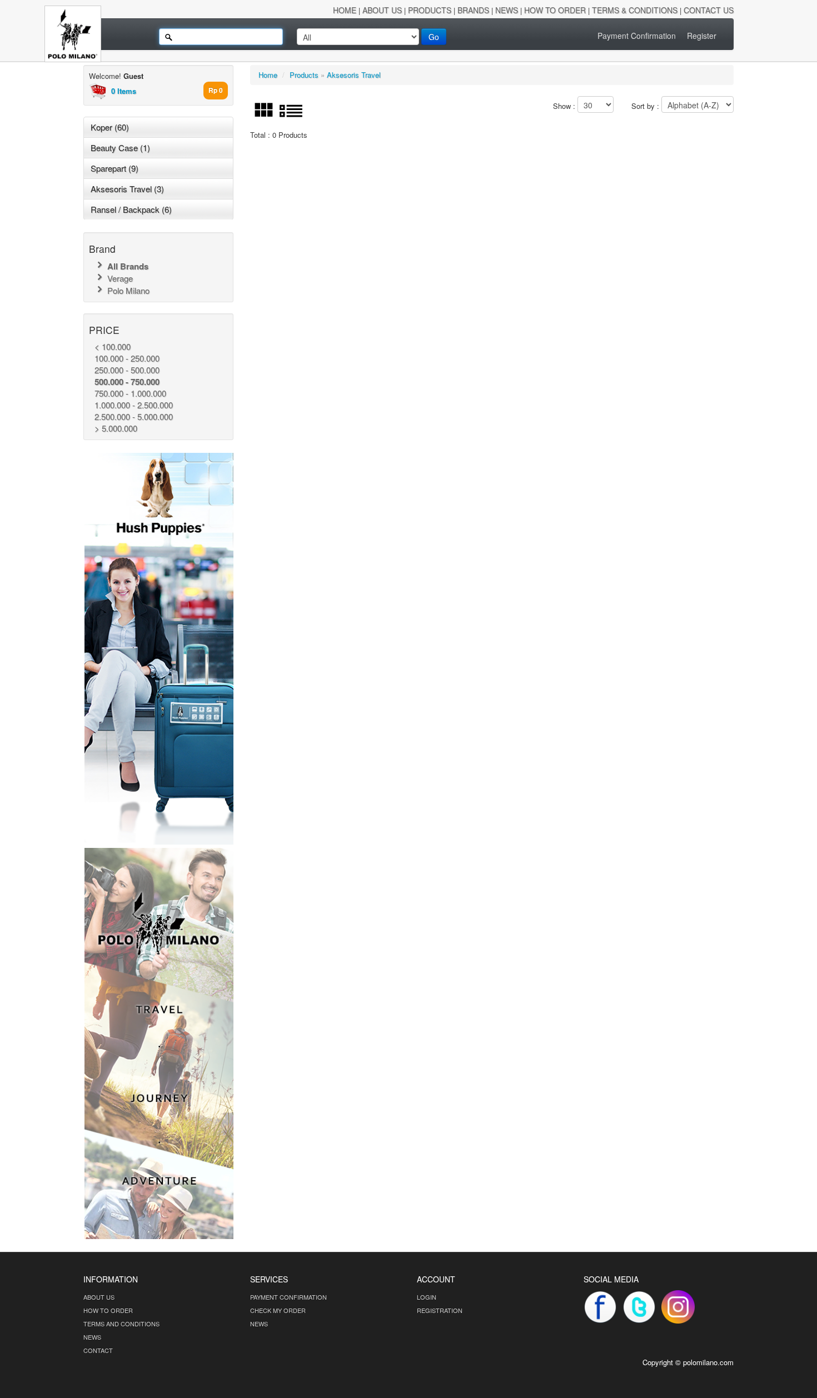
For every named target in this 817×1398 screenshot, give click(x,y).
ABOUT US (98, 1296)
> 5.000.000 (115, 428)
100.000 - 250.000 (127, 358)
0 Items (123, 91)
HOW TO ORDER (108, 1310)
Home (267, 74)
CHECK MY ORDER (278, 1310)
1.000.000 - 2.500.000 (133, 405)
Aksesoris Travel (354, 74)
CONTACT (98, 1350)
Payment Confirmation (636, 35)
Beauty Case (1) (120, 147)
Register (701, 35)
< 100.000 (112, 346)
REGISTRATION (439, 1310)
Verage (119, 278)
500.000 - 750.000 (127, 382)
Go (434, 36)
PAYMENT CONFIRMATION (288, 1296)
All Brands (126, 266)
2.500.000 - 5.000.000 (133, 416)
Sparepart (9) (114, 168)
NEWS (92, 1336)
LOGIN (426, 1296)
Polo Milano (127, 290)
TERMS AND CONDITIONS (121, 1323)
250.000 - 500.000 (127, 370)
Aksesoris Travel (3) (127, 188)
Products (304, 74)
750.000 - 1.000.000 (130, 393)
